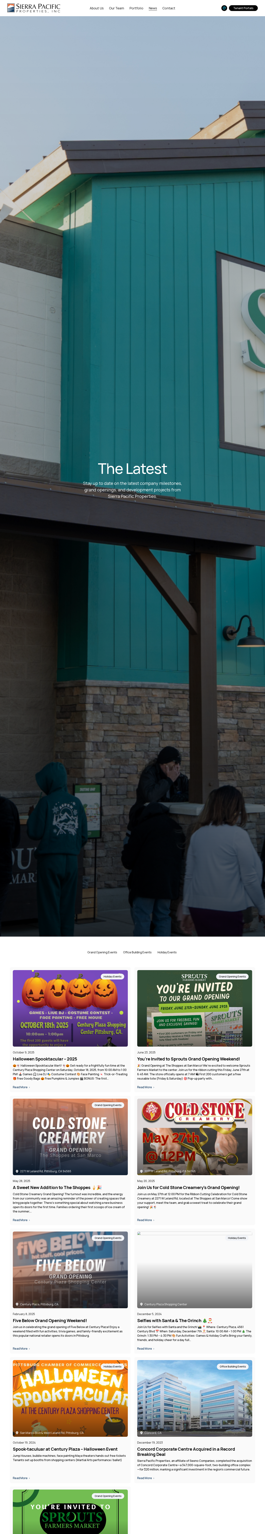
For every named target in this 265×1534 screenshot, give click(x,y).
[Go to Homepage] (33, 8)
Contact (168, 8)
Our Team (116, 8)
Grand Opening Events (102, 952)
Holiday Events (167, 952)
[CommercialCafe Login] (224, 8)
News (153, 8)
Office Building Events (137, 952)
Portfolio (136, 8)
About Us (97, 8)
